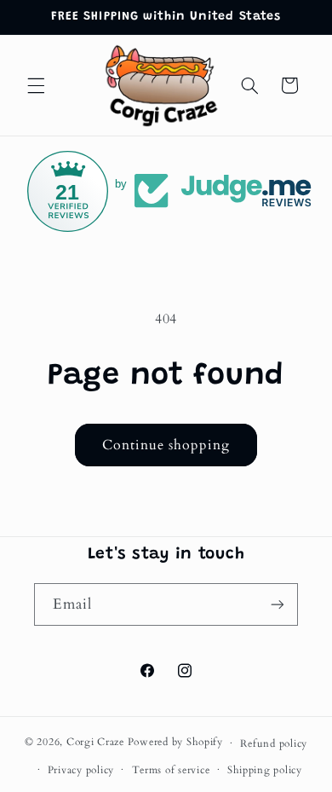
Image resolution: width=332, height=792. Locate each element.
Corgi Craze (95, 743)
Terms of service (171, 770)
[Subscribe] (277, 604)
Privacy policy (81, 770)
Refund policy (273, 743)
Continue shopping (166, 445)
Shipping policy (264, 770)
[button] (35, 85)
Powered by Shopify (175, 743)
